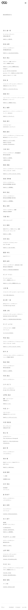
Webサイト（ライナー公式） (9, 140)
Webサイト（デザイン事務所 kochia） (11, 66)
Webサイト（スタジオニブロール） (10, 88)
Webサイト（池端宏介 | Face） (9, 102)
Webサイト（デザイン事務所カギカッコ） (12, 283)
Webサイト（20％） (7, 545)
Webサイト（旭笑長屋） (8, 531)
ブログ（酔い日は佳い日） (8, 295)
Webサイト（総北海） (8, 157)
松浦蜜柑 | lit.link (6, 479)
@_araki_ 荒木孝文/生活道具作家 (10, 70)
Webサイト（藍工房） (8, 39)
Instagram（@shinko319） (8, 529)
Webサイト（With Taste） (8, 467)
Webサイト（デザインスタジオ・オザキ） (12, 173)
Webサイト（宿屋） (7, 234)
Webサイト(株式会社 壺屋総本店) (11, 269)
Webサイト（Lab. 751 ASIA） (9, 247)
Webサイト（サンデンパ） (8, 116)
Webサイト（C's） (7, 403)
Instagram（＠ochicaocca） (9, 144)
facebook (11, 607)
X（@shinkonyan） (7, 527)
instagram (17, 607)
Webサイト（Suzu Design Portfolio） (11, 53)
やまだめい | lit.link (7, 572)
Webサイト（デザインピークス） (10, 417)
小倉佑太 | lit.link (6, 160)
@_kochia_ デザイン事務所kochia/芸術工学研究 (13, 73)
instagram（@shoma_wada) (9, 586)
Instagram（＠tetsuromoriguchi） (10, 513)
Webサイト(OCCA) (7, 142)
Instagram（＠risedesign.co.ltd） (10, 559)
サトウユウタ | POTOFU (8, 333)
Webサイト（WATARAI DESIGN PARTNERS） (12, 319)
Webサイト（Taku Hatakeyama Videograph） (10, 442)
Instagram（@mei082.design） (9, 575)
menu (25, 3)
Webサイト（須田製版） (8, 187)
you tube (24, 607)
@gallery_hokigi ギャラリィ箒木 (9, 75)
